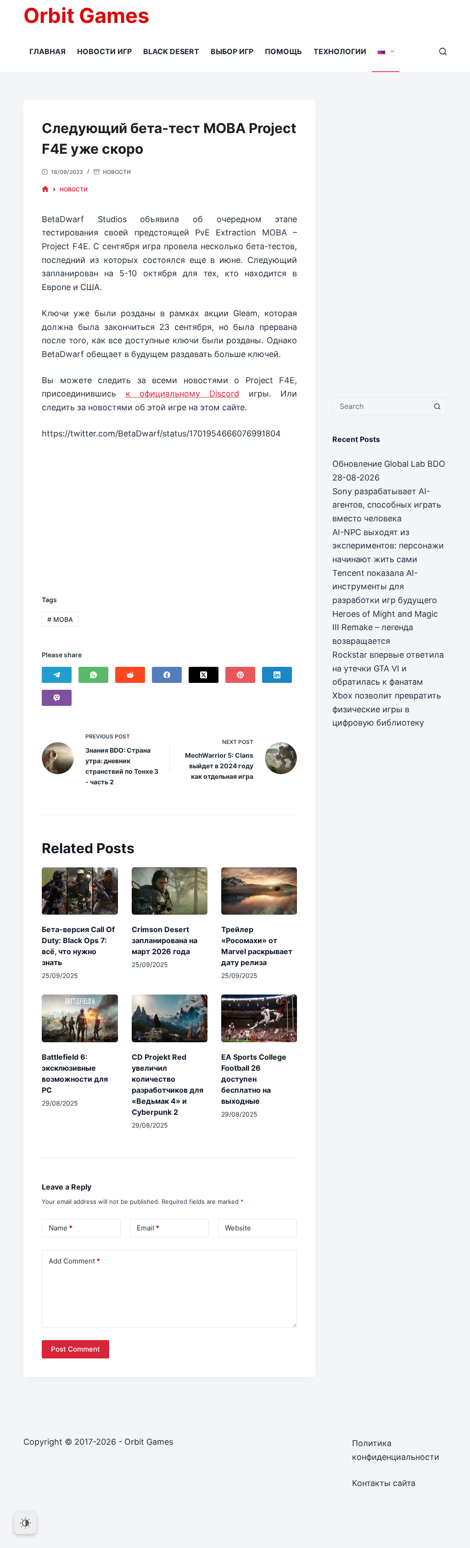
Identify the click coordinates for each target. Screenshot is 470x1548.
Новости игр (104, 51)
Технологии (339, 51)
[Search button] (437, 406)
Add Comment (74, 1261)
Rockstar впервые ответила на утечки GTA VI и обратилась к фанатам (388, 668)
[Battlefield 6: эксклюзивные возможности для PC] (80, 1018)
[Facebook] (167, 675)
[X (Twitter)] (203, 675)
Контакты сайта (383, 1483)
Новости (117, 171)
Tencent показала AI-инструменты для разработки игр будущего (384, 586)
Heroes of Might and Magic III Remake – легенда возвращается (385, 627)
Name (61, 1228)
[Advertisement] (169, 508)
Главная (47, 51)
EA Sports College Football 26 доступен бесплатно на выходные (253, 1079)
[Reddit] (130, 675)
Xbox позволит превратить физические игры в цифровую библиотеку (386, 709)
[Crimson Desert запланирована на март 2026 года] (169, 891)
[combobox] (381, 406)
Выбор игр (232, 51)
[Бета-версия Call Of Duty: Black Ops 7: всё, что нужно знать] (80, 891)
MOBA (60, 619)
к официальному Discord (183, 393)
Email (148, 1228)
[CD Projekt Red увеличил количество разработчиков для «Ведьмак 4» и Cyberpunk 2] (169, 1018)
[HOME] (45, 189)
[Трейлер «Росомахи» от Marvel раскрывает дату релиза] (259, 891)
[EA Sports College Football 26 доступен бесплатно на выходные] (259, 1018)
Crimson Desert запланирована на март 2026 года (164, 940)
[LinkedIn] (277, 675)
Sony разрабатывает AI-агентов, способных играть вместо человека (386, 504)
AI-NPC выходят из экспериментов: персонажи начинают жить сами (388, 545)
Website (238, 1228)
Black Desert (171, 51)
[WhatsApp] (93, 675)
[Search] (443, 51)
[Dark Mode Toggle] (25, 1522)
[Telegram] (57, 675)
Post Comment (75, 1349)
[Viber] (57, 698)
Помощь (283, 51)
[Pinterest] (240, 675)
